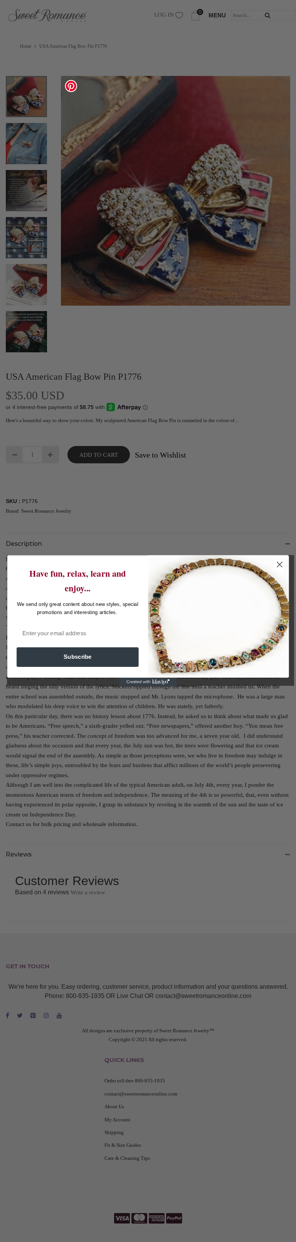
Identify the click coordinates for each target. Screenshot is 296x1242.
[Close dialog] (279, 564)
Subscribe (78, 657)
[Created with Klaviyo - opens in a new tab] (148, 682)
